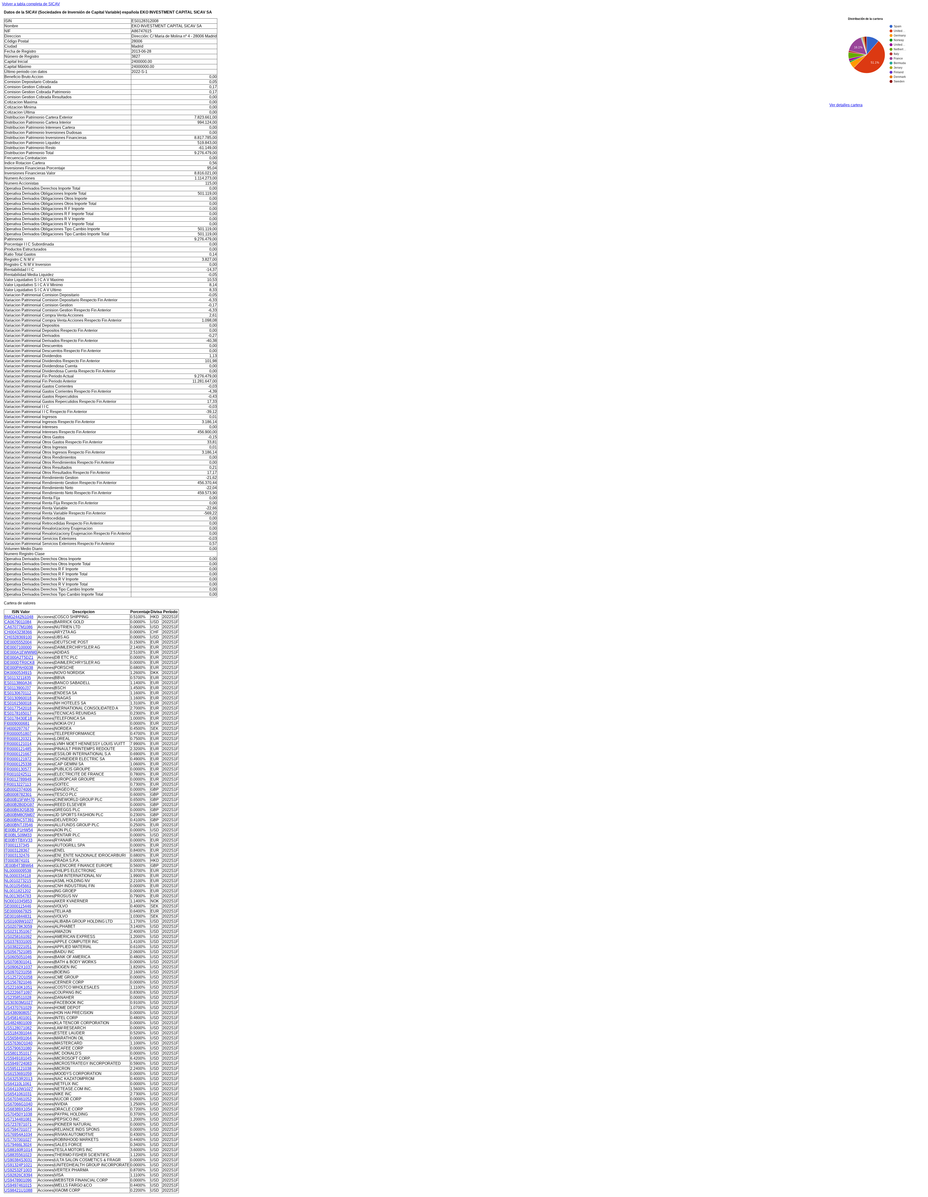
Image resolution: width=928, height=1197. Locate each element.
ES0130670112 (17, 693)
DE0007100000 (18, 647)
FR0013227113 (17, 784)
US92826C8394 (18, 1175)
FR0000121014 (17, 744)
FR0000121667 (17, 754)
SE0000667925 (17, 911)
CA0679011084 (17, 622)
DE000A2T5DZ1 (18, 657)
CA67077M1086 (18, 627)
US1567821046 (18, 982)
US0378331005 (18, 942)
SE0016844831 (17, 916)
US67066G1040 (18, 1104)
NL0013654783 (17, 896)
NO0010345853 (18, 901)
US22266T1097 (18, 992)
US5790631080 (18, 1048)
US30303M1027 (18, 1003)
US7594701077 (18, 1129)
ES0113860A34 (18, 683)
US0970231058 (18, 972)
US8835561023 (18, 1155)
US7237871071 (18, 1124)
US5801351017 (18, 1053)
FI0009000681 (16, 723)
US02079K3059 (18, 926)
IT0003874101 (16, 860)
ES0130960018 (17, 698)
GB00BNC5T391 (19, 820)
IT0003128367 (16, 850)
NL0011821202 (17, 891)
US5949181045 (18, 1058)
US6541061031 (18, 1094)
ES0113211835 (17, 678)
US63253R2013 (18, 1079)
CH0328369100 (18, 637)
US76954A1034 (18, 1134)
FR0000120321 (17, 739)
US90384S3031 (18, 1160)
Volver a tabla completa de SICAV (31, 4)
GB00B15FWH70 (19, 800)
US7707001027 (18, 1140)
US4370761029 (18, 1008)
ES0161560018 (17, 703)
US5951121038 (17, 1068)
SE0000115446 (17, 906)
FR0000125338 (17, 764)
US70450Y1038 (18, 1114)
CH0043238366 (18, 632)
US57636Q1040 (18, 1043)
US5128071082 (18, 1028)
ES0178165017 (17, 713)
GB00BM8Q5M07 (19, 815)
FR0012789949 (17, 779)
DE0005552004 (18, 642)
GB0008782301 (18, 794)
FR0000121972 (17, 759)
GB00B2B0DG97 (19, 805)
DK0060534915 (18, 673)
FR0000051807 (17, 734)
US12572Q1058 (18, 977)
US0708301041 (18, 962)
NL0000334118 (17, 876)
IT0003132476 (16, 855)
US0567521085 (18, 952)
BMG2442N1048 (18, 617)
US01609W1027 (18, 921)
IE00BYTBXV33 (18, 840)
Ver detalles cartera (846, 105)
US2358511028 (17, 997)
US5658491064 (18, 1038)
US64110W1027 (18, 1089)
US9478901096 (18, 1180)
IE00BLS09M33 (18, 835)
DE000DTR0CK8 (19, 662)
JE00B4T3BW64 (18, 865)
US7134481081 (18, 1119)
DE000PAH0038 (18, 668)
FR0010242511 (17, 774)
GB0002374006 (18, 789)
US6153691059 (18, 1074)
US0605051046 (18, 957)
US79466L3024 (18, 1145)
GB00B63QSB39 (19, 810)
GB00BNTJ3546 (18, 825)
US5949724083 (18, 1063)
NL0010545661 (17, 886)
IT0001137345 (16, 845)
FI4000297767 (16, 728)
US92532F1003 (18, 1170)
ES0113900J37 (17, 688)
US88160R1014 (18, 1150)
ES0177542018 (17, 708)
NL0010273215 (17, 881)
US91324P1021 (18, 1165)
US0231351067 (18, 931)
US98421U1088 (18, 1190)
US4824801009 (18, 1023)
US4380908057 (18, 1013)
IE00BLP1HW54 (18, 830)
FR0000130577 (17, 769)
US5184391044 (18, 1033)
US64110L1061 (17, 1084)
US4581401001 (18, 1018)
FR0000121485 (17, 749)
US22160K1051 (18, 987)
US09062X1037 (18, 967)
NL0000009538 (17, 871)
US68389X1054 (18, 1109)
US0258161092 (18, 937)
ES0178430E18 (18, 718)
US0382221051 (18, 947)
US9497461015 (18, 1185)
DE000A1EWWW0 (20, 652)
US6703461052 (18, 1099)
